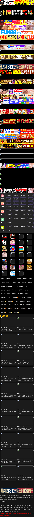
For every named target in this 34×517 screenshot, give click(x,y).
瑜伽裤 (23, 215)
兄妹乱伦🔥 (17, 308)
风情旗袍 (8, 215)
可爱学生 (23, 211)
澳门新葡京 (20, 293)
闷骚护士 (30, 215)
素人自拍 (30, 199)
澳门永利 (25, 279)
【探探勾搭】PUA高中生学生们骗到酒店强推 (25, 363)
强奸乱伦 (16, 195)
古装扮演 (8, 211)
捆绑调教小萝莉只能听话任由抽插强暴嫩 (8, 478)
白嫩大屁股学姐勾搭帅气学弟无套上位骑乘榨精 (8, 330)
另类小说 (8, 230)
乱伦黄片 (20, 290)
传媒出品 (8, 222)
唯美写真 (23, 219)
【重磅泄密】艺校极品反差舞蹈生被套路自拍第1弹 (25, 346)
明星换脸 (16, 215)
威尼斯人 (3, 279)
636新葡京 (22, 297)
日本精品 (16, 199)
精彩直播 (21, 286)
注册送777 (8, 282)
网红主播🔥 (16, 312)
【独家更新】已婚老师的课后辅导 (25, 412)
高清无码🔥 (3, 312)
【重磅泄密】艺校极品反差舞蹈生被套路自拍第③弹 (8, 346)
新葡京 (19, 282)
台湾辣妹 (8, 203)
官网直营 (19, 279)
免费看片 (10, 305)
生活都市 (8, 226)
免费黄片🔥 (3, 301)
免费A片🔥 (10, 308)
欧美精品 (23, 195)
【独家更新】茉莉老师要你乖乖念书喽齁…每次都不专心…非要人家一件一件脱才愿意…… (25, 397)
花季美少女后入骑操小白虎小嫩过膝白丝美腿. (8, 445)
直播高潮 (16, 286)
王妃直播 (14, 290)
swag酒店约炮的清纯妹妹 (25, 329)
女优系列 (16, 211)
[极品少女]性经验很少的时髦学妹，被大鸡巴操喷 (25, 428)
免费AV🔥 (10, 312)
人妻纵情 (23, 226)
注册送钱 (3, 282)
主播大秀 (8, 290)
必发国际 (14, 293)
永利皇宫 (9, 297)
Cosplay (23, 199)
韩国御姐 (16, 203)
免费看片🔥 (15, 297)
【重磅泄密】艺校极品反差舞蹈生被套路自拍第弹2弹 (8, 363)
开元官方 (17, 301)
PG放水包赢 (9, 286)
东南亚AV (30, 203)
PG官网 (8, 279)
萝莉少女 (30, 195)
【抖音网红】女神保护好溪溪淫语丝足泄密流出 (8, 428)
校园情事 (16, 226)
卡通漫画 (8, 219)
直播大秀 (22, 305)
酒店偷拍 (3, 290)
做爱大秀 (16, 305)
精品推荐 (8, 195)
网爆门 (30, 219)
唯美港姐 (23, 203)
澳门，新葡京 (4, 305)
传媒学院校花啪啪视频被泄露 (25, 461)
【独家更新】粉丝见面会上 (8, 411)
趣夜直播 (3, 293)
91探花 (16, 207)
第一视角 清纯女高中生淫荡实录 (25, 445)
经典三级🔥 (3, 308)
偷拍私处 (26, 290)
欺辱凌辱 (8, 207)
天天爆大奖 (22, 301)
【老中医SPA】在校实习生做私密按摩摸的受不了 (8, 379)
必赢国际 (30, 282)
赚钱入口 (30, 308)
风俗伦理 (30, 226)
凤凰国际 (3, 286)
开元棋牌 (13, 279)
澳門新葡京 (3, 297)
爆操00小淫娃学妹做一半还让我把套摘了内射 (8, 461)
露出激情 (16, 219)
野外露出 (30, 207)
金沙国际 (29, 301)
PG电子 (30, 279)
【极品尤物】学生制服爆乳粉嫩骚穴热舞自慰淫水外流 (25, 379)
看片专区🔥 (24, 308)
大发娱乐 (27, 293)
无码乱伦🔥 (10, 301)
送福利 (14, 282)
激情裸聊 (29, 297)
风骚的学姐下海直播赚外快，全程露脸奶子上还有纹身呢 (25, 479)
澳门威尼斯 (28, 305)
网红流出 (23, 207)
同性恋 (30, 222)
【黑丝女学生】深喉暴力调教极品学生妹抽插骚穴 (8, 396)
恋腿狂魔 (30, 211)
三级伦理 (8, 199)
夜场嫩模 (8, 293)
